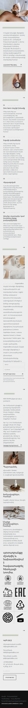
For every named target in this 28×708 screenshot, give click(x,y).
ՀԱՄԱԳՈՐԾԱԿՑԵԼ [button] (10, 65)
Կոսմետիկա (5, 698)
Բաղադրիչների (12, 696)
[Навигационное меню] (26, 2)
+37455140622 (8, 662)
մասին (3, 696)
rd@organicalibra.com (10, 646)
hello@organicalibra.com (11, 652)
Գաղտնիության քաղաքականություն (13, 701)
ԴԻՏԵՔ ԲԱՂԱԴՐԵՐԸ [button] (10, 445)
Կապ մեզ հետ (15, 698)
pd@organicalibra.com (10, 658)
